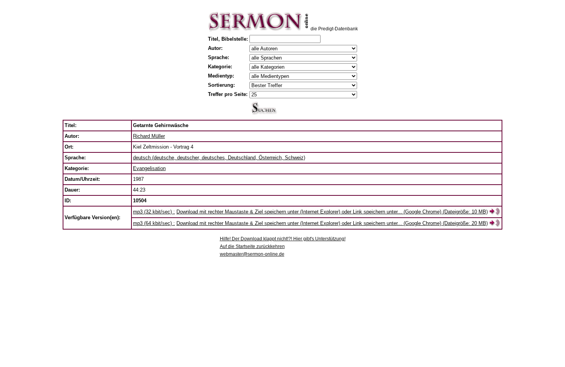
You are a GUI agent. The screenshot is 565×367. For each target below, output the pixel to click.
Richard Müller (149, 136)
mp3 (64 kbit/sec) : (154, 223)
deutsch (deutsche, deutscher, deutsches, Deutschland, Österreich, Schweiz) (219, 157)
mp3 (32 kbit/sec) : (154, 212)
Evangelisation (149, 168)
